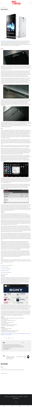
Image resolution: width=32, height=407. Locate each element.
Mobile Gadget (4, 10)
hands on (2, 42)
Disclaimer (25, 396)
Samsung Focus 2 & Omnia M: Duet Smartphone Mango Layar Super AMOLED (10, 357)
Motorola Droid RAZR (7, 334)
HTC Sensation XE (10, 333)
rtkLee (1, 10)
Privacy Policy (21, 396)
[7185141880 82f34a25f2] (4, 274)
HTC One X (5, 333)
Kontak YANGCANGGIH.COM (14, 396)
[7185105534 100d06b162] (5, 267)
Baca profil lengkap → (6, 349)
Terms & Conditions (16, 398)
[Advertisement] (16, 385)
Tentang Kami (7, 396)
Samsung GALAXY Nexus (23, 333)
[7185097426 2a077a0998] (5, 270)
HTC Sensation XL (16, 333)
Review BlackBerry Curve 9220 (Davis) (21, 356)
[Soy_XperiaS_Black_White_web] (16, 26)
